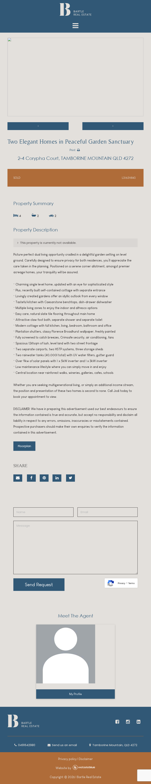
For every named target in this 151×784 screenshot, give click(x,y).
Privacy (121, 583)
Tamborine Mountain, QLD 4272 (114, 745)
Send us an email (64, 745)
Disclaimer (86, 759)
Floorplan (24, 446)
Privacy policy (67, 759)
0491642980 (26, 745)
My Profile (75, 694)
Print (73, 150)
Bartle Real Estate (89, 777)
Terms (131, 583)
